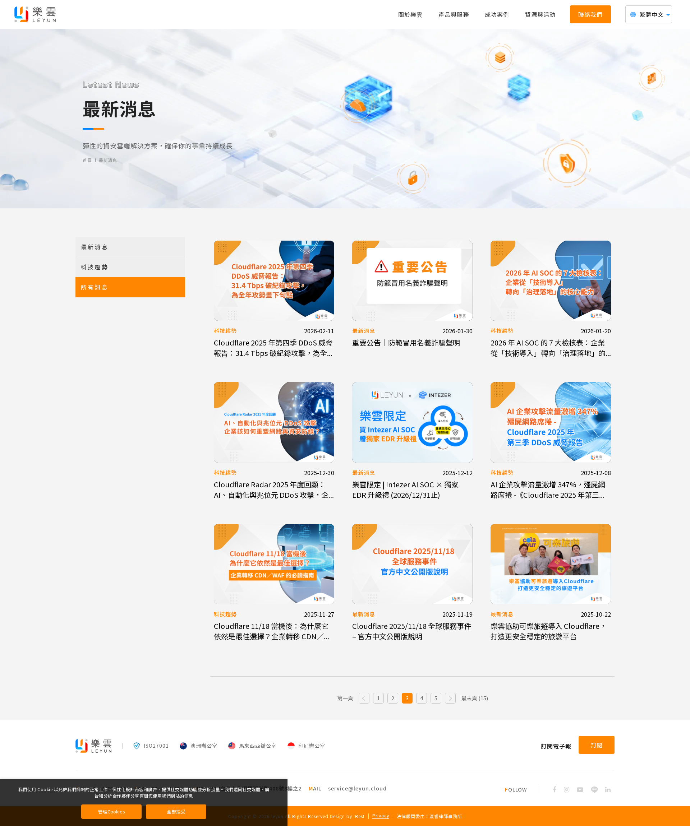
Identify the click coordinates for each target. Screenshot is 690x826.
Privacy (380, 815)
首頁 (87, 160)
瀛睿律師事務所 (445, 816)
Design (337, 816)
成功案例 (497, 14)
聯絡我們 (590, 14)
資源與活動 (540, 14)
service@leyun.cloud (357, 788)
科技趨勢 (95, 267)
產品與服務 (453, 14)
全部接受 (176, 811)
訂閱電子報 (556, 746)
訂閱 (596, 745)
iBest (359, 816)
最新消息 (108, 160)
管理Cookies (111, 811)
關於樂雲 (410, 14)
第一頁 (345, 698)
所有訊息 (95, 287)
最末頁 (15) (474, 698)
